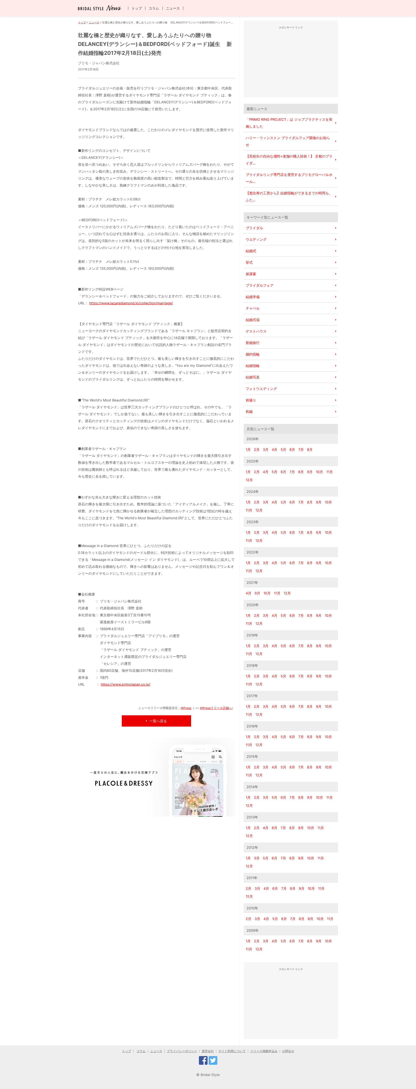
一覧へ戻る (158, 721)
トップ (137, 8)
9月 (310, 472)
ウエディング (256, 239)
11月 (329, 472)
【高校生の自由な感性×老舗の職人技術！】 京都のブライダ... (289, 159)
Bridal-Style (210, 1075)
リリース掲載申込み (264, 1051)
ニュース (173, 8)
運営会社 (208, 1051)
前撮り (251, 400)
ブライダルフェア (259, 285)
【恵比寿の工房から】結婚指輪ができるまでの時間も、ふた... (289, 196)
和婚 (249, 411)
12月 (249, 480)
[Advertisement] (291, 62)
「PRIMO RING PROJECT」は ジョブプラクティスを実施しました (289, 122)
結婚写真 (253, 377)
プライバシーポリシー (182, 1051)
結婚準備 (253, 297)
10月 (319, 472)
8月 (310, 449)
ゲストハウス (256, 331)
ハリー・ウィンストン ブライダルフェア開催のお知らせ (288, 141)
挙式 (249, 262)
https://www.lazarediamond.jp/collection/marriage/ (131, 303)
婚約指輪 (253, 354)
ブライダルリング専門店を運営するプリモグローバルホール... (289, 178)
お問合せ (288, 1051)
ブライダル (254, 228)
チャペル (253, 308)
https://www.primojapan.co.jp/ (125, 684)
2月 (257, 449)
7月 (301, 449)
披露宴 (251, 274)
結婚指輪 (253, 366)
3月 (265, 449)
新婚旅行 (253, 343)
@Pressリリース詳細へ (216, 708)
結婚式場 (253, 320)
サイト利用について (232, 1051)
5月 (283, 449)
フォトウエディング (261, 388)
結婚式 (251, 251)
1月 (248, 449)
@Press (186, 708)
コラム (154, 8)
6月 (292, 449)
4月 (274, 449)
